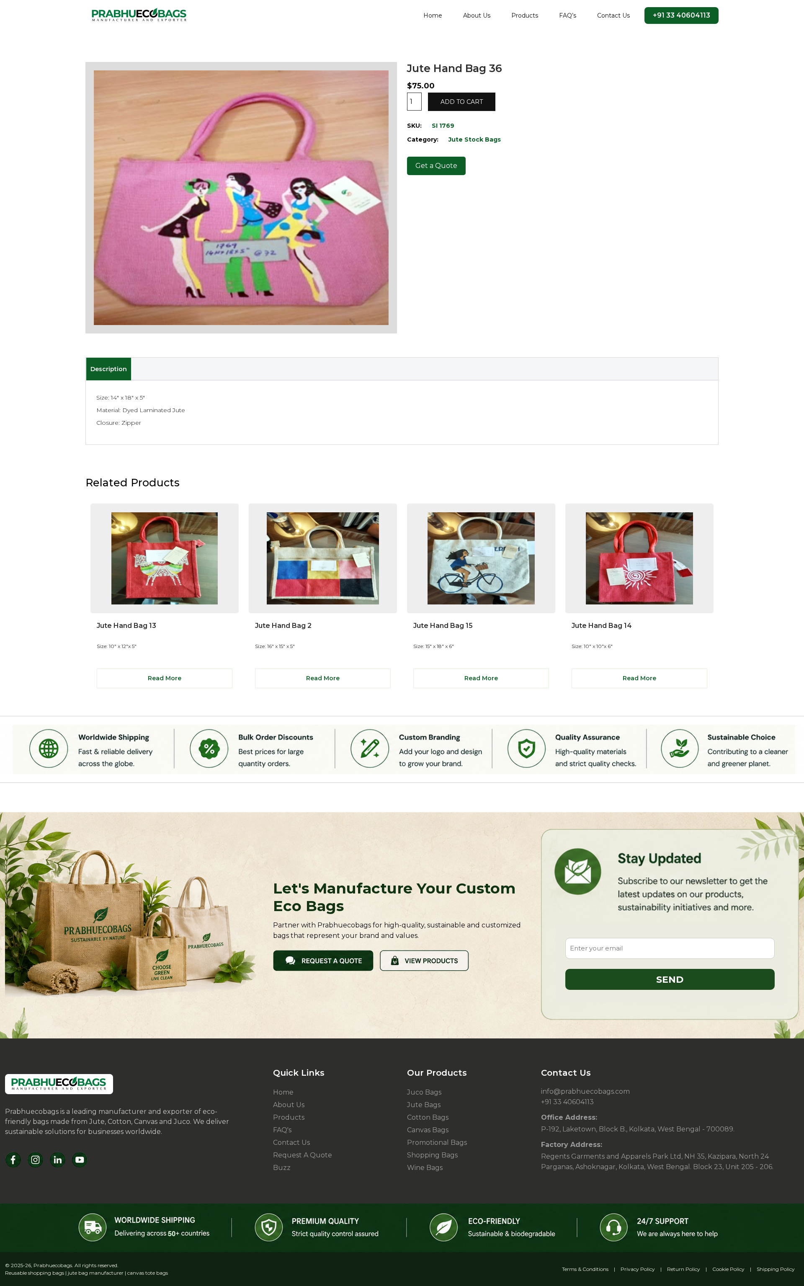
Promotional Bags (437, 1143)
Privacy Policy (638, 1269)
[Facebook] (13, 1160)
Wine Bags (425, 1168)
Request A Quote (302, 1155)
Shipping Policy (776, 1269)
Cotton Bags (427, 1117)
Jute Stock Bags (474, 139)
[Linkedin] (57, 1160)
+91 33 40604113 (681, 15)
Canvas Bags (427, 1130)
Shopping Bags (432, 1155)
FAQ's (282, 1130)
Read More (164, 678)
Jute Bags (424, 1105)
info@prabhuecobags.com (585, 1091)
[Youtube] (80, 1160)
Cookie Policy (728, 1269)
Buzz (282, 1168)
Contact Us (613, 15)
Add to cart (462, 102)
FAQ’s (567, 15)
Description (108, 369)
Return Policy (683, 1269)
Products (524, 15)
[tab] (108, 369)
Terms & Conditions (585, 1269)
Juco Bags (424, 1092)
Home (432, 15)
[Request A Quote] (323, 960)
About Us (476, 15)
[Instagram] (35, 1160)
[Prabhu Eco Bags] (59, 1084)
